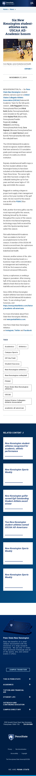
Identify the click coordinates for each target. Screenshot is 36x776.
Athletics (22, 347)
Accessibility (14, 753)
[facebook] (12, 662)
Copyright (24, 753)
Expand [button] (28, 69)
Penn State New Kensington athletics (16, 388)
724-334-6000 (27, 724)
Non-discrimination (21, 749)
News (12, 9)
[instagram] (18, 662)
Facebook (28, 330)
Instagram (10, 330)
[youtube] (28, 662)
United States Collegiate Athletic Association (15, 401)
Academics (9, 347)
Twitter (17, 330)
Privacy (10, 749)
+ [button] (29, 679)
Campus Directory (12, 710)
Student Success (12, 364)
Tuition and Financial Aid (13, 691)
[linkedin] (7, 662)
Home (5, 9)
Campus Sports (11, 352)
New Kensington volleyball (16, 375)
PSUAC (19, 201)
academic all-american (14, 408)
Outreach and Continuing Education (13, 704)
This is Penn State (11, 679)
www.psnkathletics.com (16, 319)
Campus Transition (18, 670)
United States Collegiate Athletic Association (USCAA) (16, 97)
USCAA (8, 395)
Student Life (9, 697)
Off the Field (10, 358)
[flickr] (23, 662)
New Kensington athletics (15, 370)
